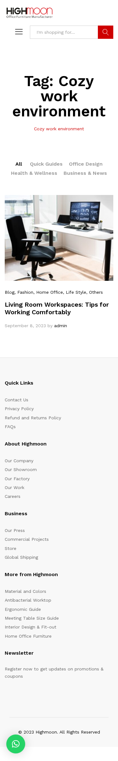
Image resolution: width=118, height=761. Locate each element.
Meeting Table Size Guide (32, 618)
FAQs (10, 426)
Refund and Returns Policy (33, 417)
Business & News (85, 173)
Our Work (14, 487)
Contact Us (16, 399)
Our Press (15, 530)
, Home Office (48, 292)
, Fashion (23, 292)
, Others (94, 292)
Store (10, 548)
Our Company (19, 460)
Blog (9, 292)
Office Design (86, 164)
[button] (15, 743)
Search (105, 32)
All (18, 164)
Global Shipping (21, 557)
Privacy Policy (19, 408)
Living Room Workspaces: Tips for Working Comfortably (57, 308)
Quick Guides (46, 164)
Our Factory (17, 478)
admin (60, 325)
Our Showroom (21, 469)
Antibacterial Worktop (28, 600)
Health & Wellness (34, 173)
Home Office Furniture (28, 636)
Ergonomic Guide (23, 609)
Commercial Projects (27, 539)
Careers (12, 496)
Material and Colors (25, 591)
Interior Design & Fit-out (30, 626)
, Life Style (74, 292)
